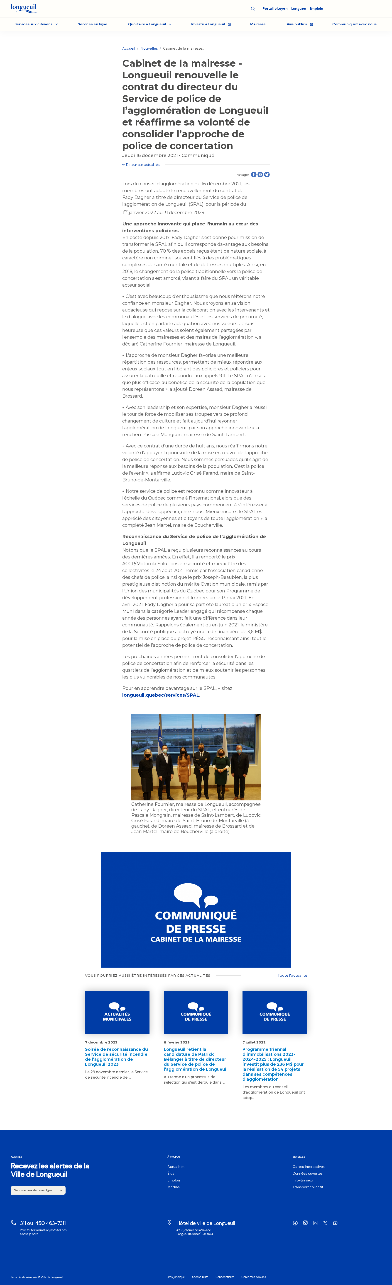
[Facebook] (295, 1223)
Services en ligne (92, 24)
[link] (128, 48)
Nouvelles (149, 48)
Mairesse (258, 24)
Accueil (128, 48)
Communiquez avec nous (354, 24)
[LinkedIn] (315, 1223)
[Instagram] (305, 1222)
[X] (325, 1223)
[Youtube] (335, 1223)
